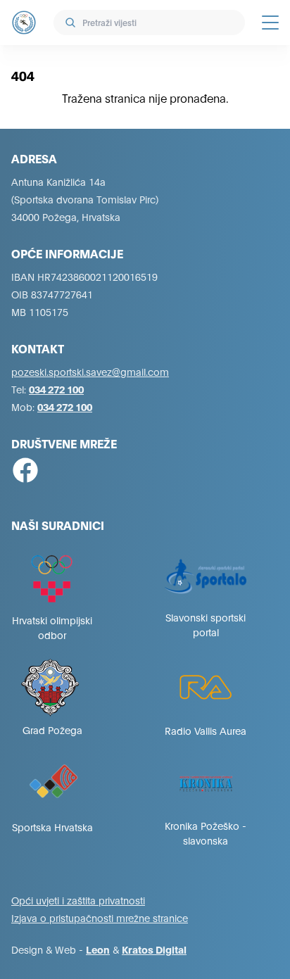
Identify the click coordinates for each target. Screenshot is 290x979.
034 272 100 (56, 389)
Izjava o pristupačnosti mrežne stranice (99, 917)
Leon (98, 949)
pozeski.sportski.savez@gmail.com (90, 371)
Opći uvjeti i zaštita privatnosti (78, 900)
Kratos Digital (154, 949)
